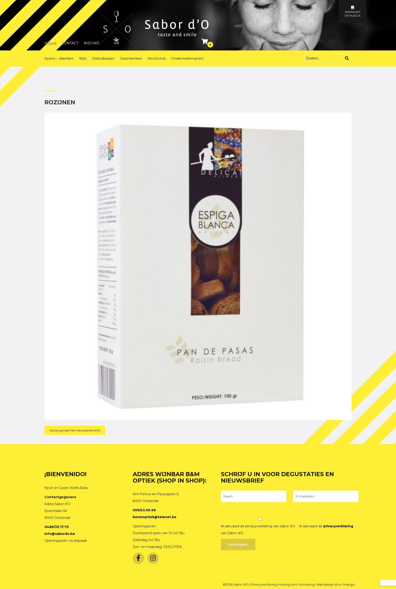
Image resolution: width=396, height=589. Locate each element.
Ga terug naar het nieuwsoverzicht (74, 430)
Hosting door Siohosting (296, 584)
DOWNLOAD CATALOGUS (352, 13)
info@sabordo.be (59, 534)
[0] (205, 42)
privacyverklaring (338, 526)
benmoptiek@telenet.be (154, 517)
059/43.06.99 (144, 510)
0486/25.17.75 (56, 527)
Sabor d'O (241, 584)
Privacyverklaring (264, 584)
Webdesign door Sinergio (335, 584)
